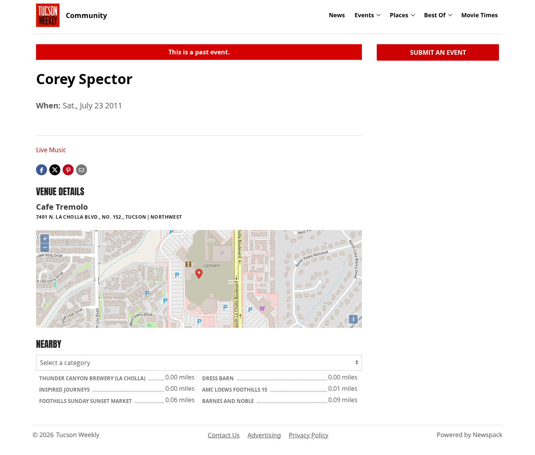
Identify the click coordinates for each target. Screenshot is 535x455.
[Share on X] (54, 169)
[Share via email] (81, 169)
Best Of (435, 15)
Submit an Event (438, 52)
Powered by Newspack (469, 434)
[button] (68, 169)
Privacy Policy (308, 435)
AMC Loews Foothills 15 (235, 389)
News (337, 15)
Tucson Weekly (77, 434)
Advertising (264, 435)
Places (399, 15)
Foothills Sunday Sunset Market (86, 401)
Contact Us (224, 435)
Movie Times (479, 15)
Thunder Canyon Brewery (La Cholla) (92, 378)
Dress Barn (218, 378)
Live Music (51, 150)
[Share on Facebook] (41, 169)
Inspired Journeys (65, 389)
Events (364, 15)
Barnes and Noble (228, 401)
